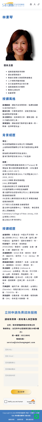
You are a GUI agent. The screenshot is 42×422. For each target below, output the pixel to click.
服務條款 (12, 419)
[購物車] (31, 4)
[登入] (34, 4)
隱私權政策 (29, 419)
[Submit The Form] (21, 392)
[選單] (39, 4)
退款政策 (20, 419)
